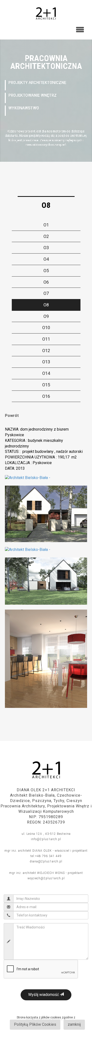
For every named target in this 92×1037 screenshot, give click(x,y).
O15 (46, 384)
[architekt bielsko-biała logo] (46, 770)
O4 (46, 259)
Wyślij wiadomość (44, 994)
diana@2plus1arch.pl (46, 861)
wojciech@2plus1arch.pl (46, 878)
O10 (46, 327)
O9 (46, 316)
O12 (46, 350)
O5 (46, 270)
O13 (46, 361)
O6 (46, 282)
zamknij (74, 1024)
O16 (46, 396)
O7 (46, 293)
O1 (46, 224)
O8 (46, 304)
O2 (46, 236)
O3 (46, 247)
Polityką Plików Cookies (35, 1024)
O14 (46, 373)
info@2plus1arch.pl (46, 839)
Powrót (12, 415)
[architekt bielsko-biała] (46, 12)
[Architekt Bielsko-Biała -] (27, 477)
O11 (46, 339)
